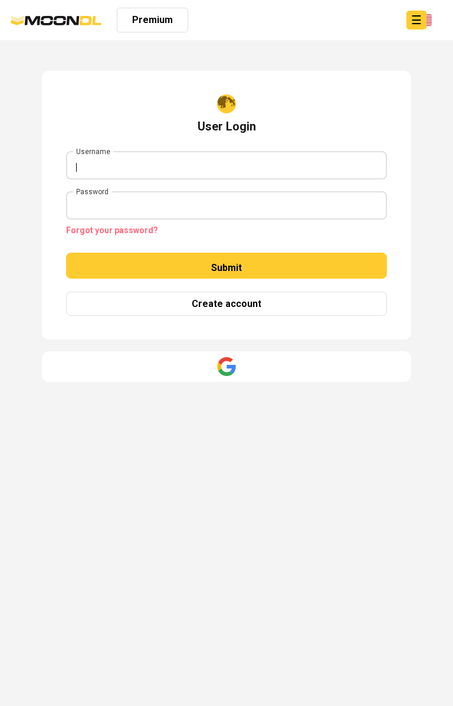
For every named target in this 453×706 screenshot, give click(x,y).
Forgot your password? (112, 230)
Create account (226, 303)
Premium (152, 19)
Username (93, 152)
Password (92, 192)
